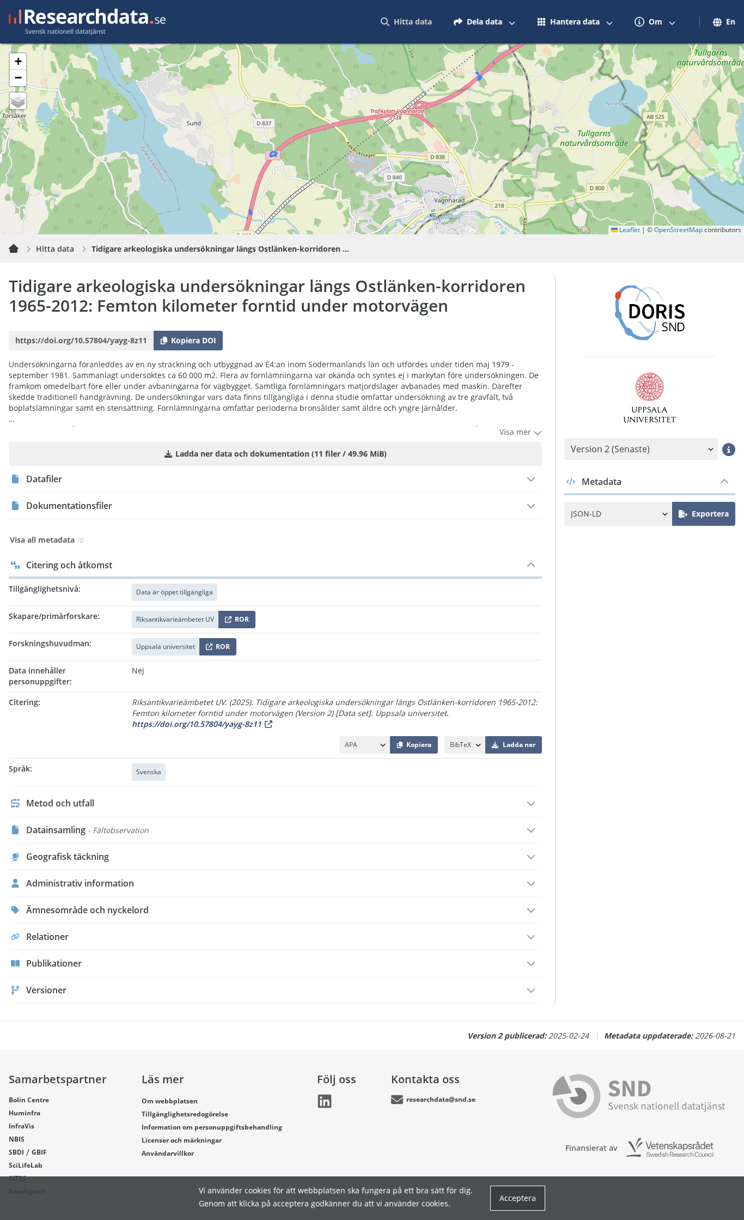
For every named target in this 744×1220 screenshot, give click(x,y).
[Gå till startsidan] (87, 21)
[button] (18, 61)
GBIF (39, 1152)
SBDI (16, 1152)
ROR (239, 621)
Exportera (710, 513)
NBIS (17, 1139)
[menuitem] (406, 22)
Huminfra (24, 1113)
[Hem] (20, 249)
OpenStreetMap (678, 229)
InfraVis (21, 1126)
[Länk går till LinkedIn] (324, 1101)
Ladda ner (519, 744)
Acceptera (517, 1198)
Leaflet (629, 229)
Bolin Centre (29, 1099)
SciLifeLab (25, 1165)
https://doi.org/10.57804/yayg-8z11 (196, 724)
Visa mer (516, 432)
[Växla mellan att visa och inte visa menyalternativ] (512, 21)
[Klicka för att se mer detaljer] (728, 449)
